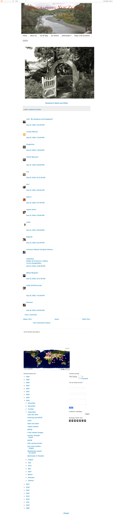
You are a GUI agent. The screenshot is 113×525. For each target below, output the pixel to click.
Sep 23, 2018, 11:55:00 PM (35, 266)
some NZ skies (32, 414)
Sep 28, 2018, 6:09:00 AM (35, 310)
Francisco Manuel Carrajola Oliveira (39, 249)
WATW (29, 429)
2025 (28, 379)
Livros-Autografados (33, 263)
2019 (28, 397)
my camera (55, 35)
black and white (33, 423)
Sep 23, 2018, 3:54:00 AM (35, 190)
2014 (28, 493)
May (29, 468)
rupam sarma (31, 209)
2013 (28, 496)
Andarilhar (30, 259)
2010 (28, 505)
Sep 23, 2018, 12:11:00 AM (35, 177)
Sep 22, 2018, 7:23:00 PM (35, 137)
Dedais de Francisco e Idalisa (37, 261)
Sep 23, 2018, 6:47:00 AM (35, 203)
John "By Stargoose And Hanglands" (39, 119)
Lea (27, 172)
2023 (28, 385)
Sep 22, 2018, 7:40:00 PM (35, 150)
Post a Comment (31, 315)
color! (29, 420)
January (31, 480)
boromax (29, 302)
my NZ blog (44, 35)
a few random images (35, 432)
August (31, 459)
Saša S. (29, 197)
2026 (28, 376)
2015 (28, 490)
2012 (28, 499)
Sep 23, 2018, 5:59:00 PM (35, 230)
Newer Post (27, 319)
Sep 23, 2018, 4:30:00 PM (35, 215)
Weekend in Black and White (56, 103)
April (30, 471)
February (31, 477)
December (32, 403)
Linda (28, 222)
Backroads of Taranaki (35, 456)
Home (25, 35)
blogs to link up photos (82, 35)
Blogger (66, 513)
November (32, 406)
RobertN (29, 237)
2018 (28, 400)
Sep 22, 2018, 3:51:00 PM (35, 125)
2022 (28, 388)
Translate (84, 378)
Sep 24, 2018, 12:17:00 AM (35, 278)
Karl (27, 184)
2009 (28, 508)
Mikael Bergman (32, 273)
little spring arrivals (34, 443)
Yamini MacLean (32, 157)
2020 (28, 394)
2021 (28, 391)
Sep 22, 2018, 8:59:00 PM (35, 165)
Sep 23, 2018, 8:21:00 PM (35, 243)
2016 (28, 487)
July (29, 462)
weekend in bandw (35, 109)
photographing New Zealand (52, 7)
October (31, 409)
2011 (28, 502)
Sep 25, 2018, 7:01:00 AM (35, 295)
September (32, 412)
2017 (28, 484)
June (30, 465)
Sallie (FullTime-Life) (34, 285)
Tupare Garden (32, 426)
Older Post (86, 319)
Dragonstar (30, 144)
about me (33, 35)
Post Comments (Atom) (41, 323)
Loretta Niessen (32, 132)
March (30, 474)
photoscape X (66, 35)
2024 (28, 382)
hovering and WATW (34, 417)
